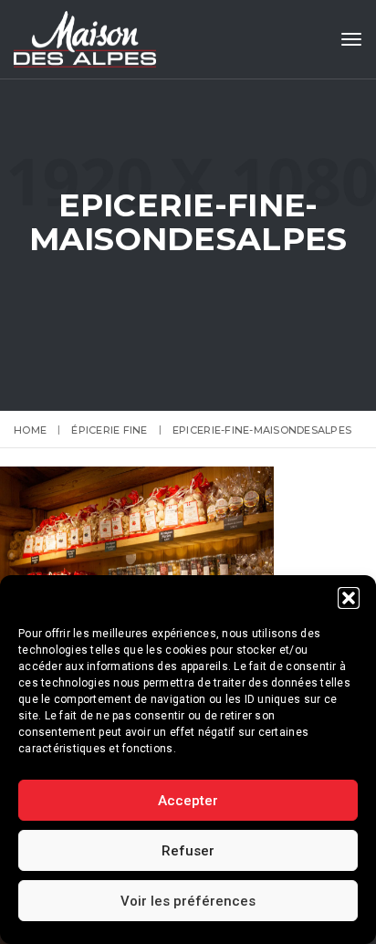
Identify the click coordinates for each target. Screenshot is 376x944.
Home (30, 430)
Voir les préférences (188, 901)
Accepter (188, 800)
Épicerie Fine (109, 430)
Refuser (188, 851)
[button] (348, 598)
